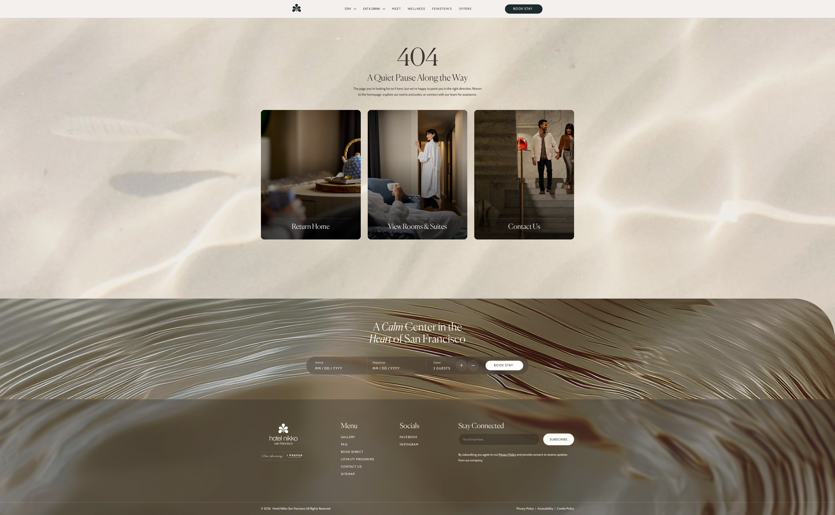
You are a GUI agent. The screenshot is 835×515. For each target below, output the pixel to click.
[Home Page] (296, 9)
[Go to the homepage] (283, 435)
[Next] (461, 365)
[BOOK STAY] (524, 9)
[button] (350, 9)
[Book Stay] (504, 365)
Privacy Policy (507, 455)
